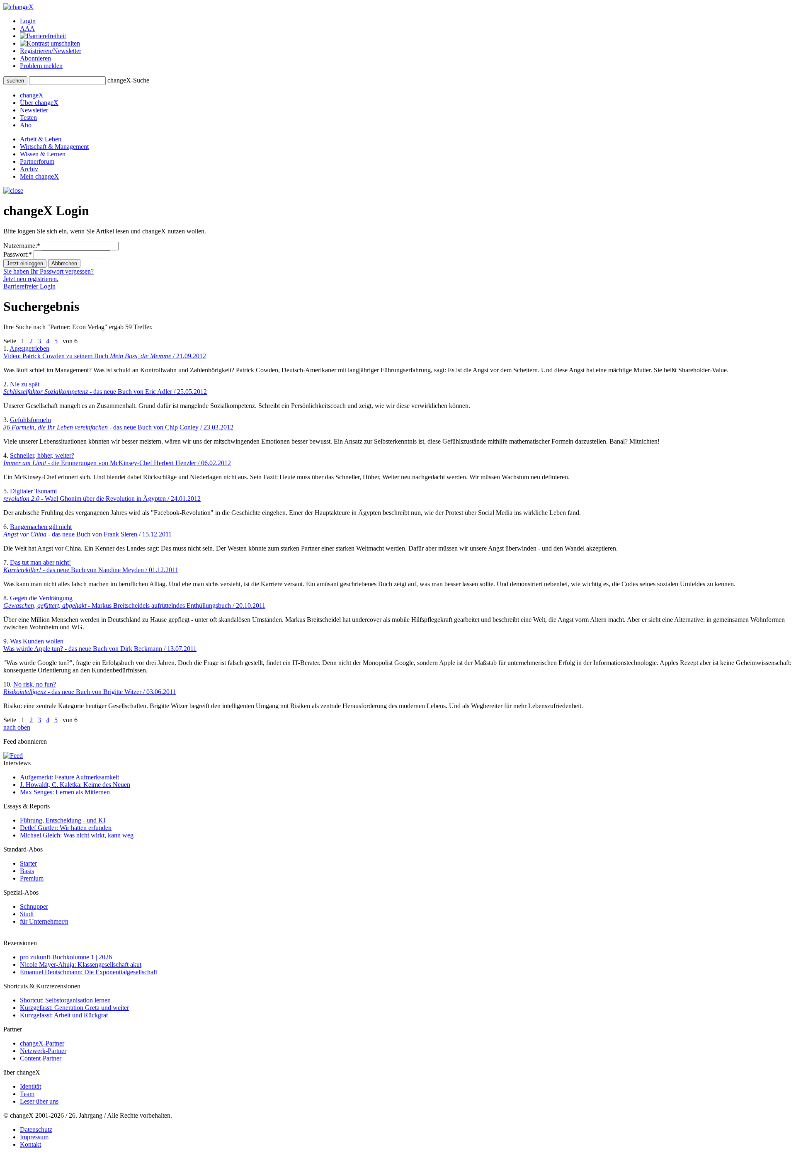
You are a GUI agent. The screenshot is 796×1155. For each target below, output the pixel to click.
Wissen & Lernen (43, 154)
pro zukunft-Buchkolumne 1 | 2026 (66, 957)
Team (27, 1093)
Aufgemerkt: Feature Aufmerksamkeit (69, 777)
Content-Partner (40, 1058)
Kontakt (30, 1144)
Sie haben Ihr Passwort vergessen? (48, 271)
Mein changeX (39, 176)
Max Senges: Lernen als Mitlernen (65, 792)
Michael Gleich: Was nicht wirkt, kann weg (76, 835)
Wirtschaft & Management (54, 146)
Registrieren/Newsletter (50, 50)
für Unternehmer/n (44, 921)
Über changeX (39, 102)
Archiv (29, 168)
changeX (32, 95)
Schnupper (34, 906)
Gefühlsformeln (118, 423)
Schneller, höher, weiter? (117, 459)
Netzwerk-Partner (43, 1050)
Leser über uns (39, 1101)
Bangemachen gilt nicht (87, 530)
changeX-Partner (42, 1043)
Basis (27, 870)
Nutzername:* (21, 245)
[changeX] (18, 6)
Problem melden (41, 65)
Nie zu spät (105, 388)
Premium (32, 878)
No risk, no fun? (89, 688)
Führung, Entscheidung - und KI (62, 820)
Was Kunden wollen (100, 645)
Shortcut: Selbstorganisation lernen (65, 1000)
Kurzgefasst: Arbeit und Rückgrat (64, 1015)
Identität (30, 1086)
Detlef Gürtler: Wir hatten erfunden (66, 827)
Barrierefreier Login (29, 286)
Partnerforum (37, 161)
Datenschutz (36, 1129)
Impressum (34, 1136)
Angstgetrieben (104, 352)
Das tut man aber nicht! (90, 566)
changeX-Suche (128, 80)
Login (28, 20)
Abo (26, 125)
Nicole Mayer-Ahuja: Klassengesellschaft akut (80, 964)
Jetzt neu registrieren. (30, 278)
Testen (28, 117)
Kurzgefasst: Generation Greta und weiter (74, 1007)
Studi (27, 913)
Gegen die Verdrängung (134, 601)
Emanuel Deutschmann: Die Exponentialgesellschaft (88, 971)
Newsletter (34, 110)
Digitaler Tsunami (102, 495)
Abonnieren (35, 58)
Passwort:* (17, 254)
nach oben (16, 727)
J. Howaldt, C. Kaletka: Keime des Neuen (75, 784)
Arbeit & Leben (40, 139)
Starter (28, 863)
